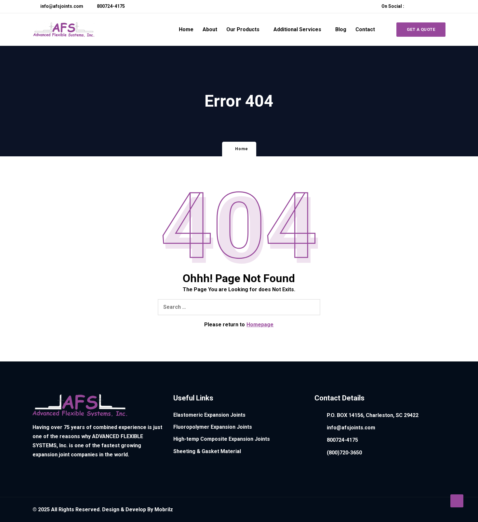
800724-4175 (110, 6)
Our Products (242, 29)
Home (186, 29)
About (210, 29)
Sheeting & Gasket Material (207, 451)
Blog (340, 29)
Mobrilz (163, 509)
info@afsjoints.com (61, 6)
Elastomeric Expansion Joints (209, 415)
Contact (365, 29)
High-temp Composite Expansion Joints (221, 439)
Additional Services (297, 29)
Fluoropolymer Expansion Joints (212, 427)
